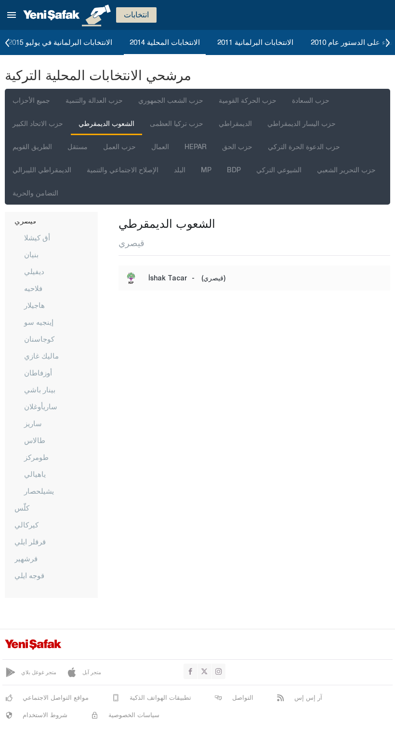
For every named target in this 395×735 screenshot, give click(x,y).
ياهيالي (35, 474)
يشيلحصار (39, 490)
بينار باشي (39, 389)
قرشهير (26, 558)
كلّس (21, 507)
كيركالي (26, 524)
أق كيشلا (37, 237)
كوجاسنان (39, 338)
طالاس (34, 440)
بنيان (31, 254)
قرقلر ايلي (30, 541)
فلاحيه (33, 288)
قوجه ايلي (29, 575)
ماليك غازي (41, 355)
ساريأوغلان (40, 406)
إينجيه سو (38, 322)
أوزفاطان (38, 372)
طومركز (36, 457)
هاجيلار (34, 305)
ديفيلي (34, 271)
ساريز (33, 423)
